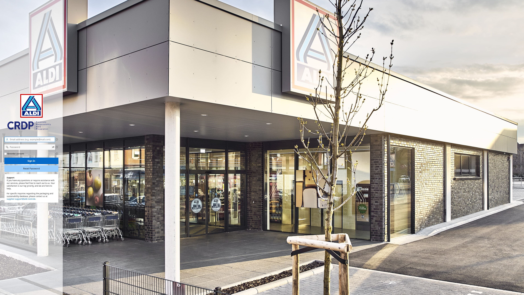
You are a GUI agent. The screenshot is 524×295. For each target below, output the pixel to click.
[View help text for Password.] (56, 147)
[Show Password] (53, 147)
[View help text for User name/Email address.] (56, 139)
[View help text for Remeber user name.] (56, 153)
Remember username (15, 154)
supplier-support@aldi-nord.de (21, 199)
